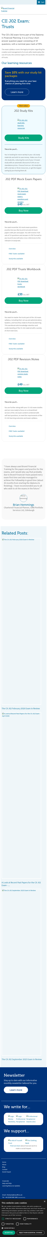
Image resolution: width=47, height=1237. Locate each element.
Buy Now (23, 210)
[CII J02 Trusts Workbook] (23, 283)
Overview (12, 249)
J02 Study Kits (23, 111)
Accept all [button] (9, 1233)
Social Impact (6, 1172)
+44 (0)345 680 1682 (11, 1197)
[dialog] (23, 1218)
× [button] (44, 1201)
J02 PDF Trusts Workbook (23, 269)
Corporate (5, 1181)
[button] (23, 1228)
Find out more (15, 1146)
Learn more (17, 92)
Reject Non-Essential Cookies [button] (30, 1233)
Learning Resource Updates (11, 1186)
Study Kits (23, 138)
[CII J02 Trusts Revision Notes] (23, 373)
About (4, 1165)
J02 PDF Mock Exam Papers (23, 179)
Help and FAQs (7, 1183)
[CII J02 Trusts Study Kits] (23, 125)
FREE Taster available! (17, 253)
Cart (42, 2)
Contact (4, 1169)
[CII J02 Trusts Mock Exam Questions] (23, 193)
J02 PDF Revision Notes (23, 359)
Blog (3, 1167)
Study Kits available (16, 258)
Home (4, 1162)
